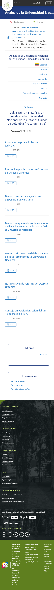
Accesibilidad (40, 512)
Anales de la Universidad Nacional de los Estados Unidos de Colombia (28, 32)
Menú (49, 3)
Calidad (4, 454)
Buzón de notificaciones (9, 483)
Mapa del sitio (6, 512)
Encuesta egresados (8, 433)
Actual (44, 70)
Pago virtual (6, 436)
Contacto (43, 98)
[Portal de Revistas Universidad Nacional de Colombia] (8, 38)
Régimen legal (6, 480)
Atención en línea (7, 411)
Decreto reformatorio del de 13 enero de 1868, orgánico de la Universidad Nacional (26, 257)
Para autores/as (17, 385)
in (4, 534)
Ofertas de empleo (8, 443)
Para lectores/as (18, 381)
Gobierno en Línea (8, 498)
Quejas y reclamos (8, 421)
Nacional (16, 3)
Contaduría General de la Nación (12, 495)
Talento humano (7, 461)
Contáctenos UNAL (8, 414)
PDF (12, 156)
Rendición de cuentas (9, 465)
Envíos (44, 89)
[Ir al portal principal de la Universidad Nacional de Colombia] (7, 5)
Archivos (18, 38)
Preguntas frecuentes (9, 418)
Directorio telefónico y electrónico (23, 512)
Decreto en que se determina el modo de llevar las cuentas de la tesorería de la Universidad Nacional (26, 226)
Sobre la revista (40, 84)
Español (43, 65)
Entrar (40, 22)
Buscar (29, 107)
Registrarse (19, 22)
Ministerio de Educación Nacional (13, 501)
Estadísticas (5, 439)
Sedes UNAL (36, 3)
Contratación (6, 476)
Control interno (7, 458)
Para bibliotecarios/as (20, 389)
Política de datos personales (35, 93)
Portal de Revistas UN (30, 28)
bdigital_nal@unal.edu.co (32, 555)
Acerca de (42, 79)
